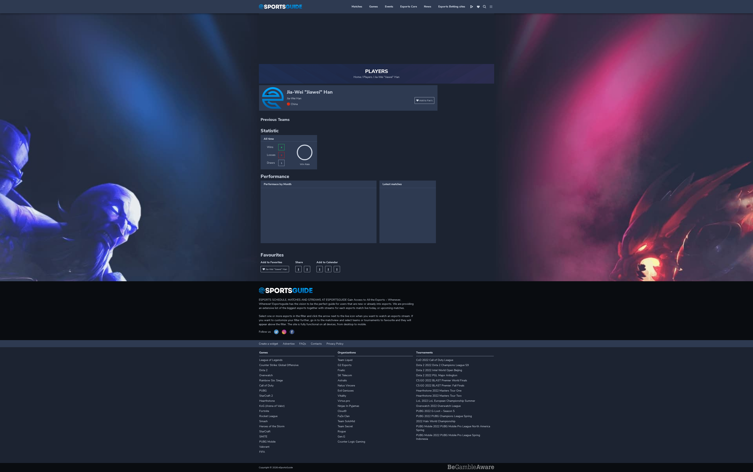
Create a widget (268, 344)
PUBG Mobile (267, 442)
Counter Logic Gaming (351, 442)
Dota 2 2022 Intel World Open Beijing (439, 370)
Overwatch (266, 375)
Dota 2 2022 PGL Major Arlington (436, 375)
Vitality (342, 396)
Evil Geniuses (346, 391)
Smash (263, 421)
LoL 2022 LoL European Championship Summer (445, 401)
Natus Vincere (346, 385)
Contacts (316, 344)
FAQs (302, 344)
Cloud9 (342, 411)
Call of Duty (266, 385)
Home (357, 77)
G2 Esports (345, 365)
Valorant (264, 447)
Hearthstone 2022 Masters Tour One (438, 391)
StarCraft (264, 431)
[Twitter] (307, 269)
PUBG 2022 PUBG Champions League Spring (444, 416)
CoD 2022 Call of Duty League (434, 360)
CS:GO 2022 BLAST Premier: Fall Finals (440, 385)
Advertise (289, 344)
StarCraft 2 (266, 396)
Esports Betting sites (451, 6)
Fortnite (264, 411)
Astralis (342, 380)
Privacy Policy (334, 344)
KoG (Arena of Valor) (272, 406)
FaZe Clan (344, 416)
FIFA (262, 452)
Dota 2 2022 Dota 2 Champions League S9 (442, 365)
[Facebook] (298, 269)
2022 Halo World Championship (435, 421)
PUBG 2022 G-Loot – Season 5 (435, 411)
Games (373, 6)
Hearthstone (267, 401)
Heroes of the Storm (272, 426)
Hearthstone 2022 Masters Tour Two (439, 396)
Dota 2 (263, 370)
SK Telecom (345, 375)
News (427, 6)
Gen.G (341, 436)
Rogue (342, 431)
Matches (357, 6)
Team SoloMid (346, 421)
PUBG (263, 391)
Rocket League (268, 416)
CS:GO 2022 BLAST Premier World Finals (441, 380)
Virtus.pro (344, 401)
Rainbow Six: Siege (271, 380)
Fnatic (341, 370)
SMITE (263, 436)
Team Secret (345, 426)
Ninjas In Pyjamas (348, 406)
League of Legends (271, 360)
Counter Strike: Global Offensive (278, 365)
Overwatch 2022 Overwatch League (438, 406)
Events (389, 6)
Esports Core (408, 6)
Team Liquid (345, 360)
